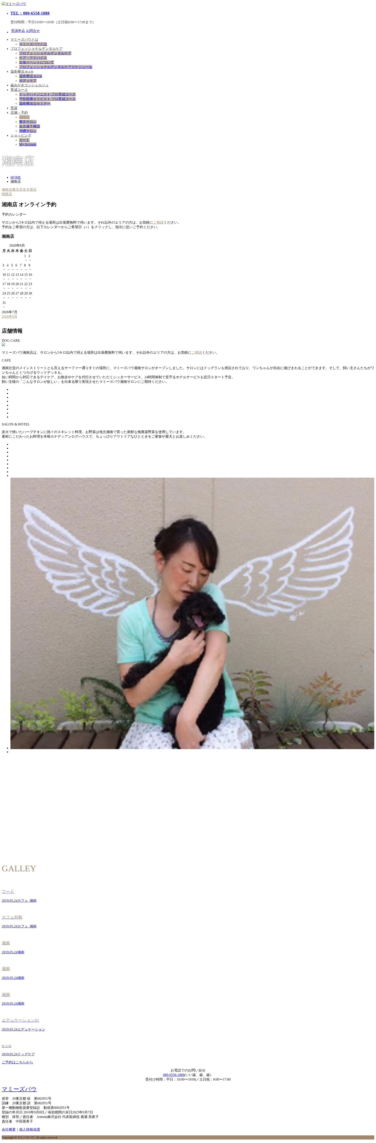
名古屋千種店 (29, 126)
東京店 (17, 189)
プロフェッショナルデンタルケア (36, 48)
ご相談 (158, 222)
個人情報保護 (29, 1129)
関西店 (7, 194)
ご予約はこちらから (17, 1062)
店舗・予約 (19, 112)
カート (24, 140)
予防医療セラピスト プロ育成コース (47, 99)
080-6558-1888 (173, 1075)
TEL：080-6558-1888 (30, 13)
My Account (27, 144)
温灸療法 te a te (21, 71)
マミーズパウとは (24, 39)
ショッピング (20, 135)
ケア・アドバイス (33, 58)
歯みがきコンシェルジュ (29, 85)
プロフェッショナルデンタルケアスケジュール (55, 67)
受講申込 (18, 31)
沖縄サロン (28, 131)
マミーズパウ (19, 1089)
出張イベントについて (36, 62)
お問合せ (33, 31)
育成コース (19, 90)
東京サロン (28, 122)
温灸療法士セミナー (34, 103)
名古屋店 (30, 189)
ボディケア (28, 80)
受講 (13, 108)
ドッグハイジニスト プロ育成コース (47, 94)
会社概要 (9, 1129)
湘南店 (24, 117)
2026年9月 (9, 316)
